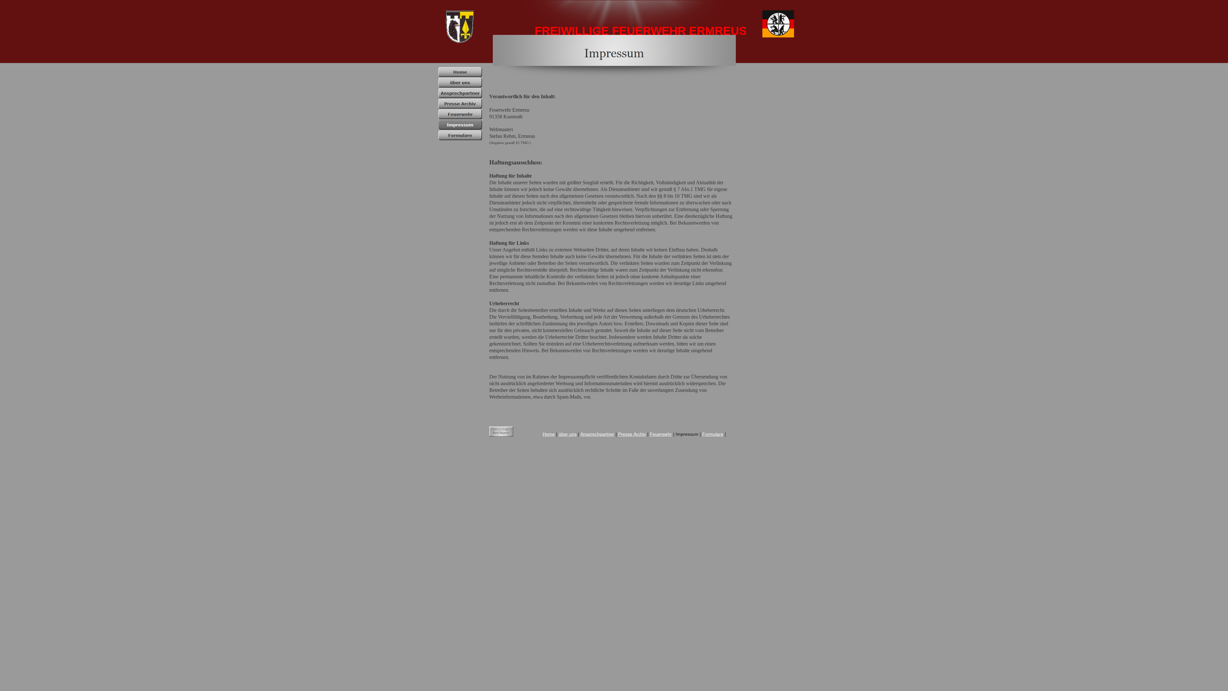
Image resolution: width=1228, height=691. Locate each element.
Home (549, 434)
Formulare (712, 434)
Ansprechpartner (597, 434)
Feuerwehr (661, 434)
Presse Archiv (632, 434)
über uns (568, 434)
